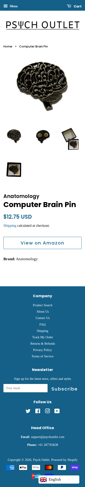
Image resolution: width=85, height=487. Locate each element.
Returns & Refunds (42, 343)
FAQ (42, 324)
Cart (77, 6)
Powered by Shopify (64, 460)
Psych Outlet (41, 460)
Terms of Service (42, 356)
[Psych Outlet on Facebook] (37, 412)
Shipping (9, 225)
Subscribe (64, 389)
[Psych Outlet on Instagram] (47, 412)
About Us (42, 311)
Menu (13, 6)
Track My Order (42, 337)
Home (7, 46)
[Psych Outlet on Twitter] (28, 412)
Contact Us (43, 318)
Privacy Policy (42, 350)
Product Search (42, 305)
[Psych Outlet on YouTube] (57, 412)
